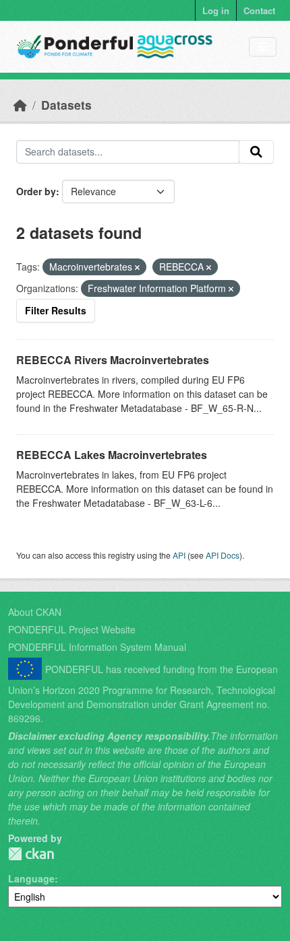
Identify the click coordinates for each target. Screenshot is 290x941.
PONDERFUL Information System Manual (97, 647)
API (179, 555)
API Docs (222, 555)
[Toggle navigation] (263, 47)
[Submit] (256, 152)
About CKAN (34, 612)
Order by (36, 191)
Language (31, 878)
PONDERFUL (31, 854)
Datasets (66, 104)
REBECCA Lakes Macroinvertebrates (111, 454)
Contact (259, 10)
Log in (215, 10)
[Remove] (137, 267)
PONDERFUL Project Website (72, 629)
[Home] (20, 104)
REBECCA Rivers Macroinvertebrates (112, 360)
